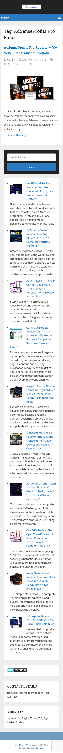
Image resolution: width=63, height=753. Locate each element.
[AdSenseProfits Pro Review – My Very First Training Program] (31, 88)
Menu (5, 17)
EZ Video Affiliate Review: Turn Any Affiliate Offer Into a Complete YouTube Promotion (38, 238)
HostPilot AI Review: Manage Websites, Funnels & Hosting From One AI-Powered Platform (40, 191)
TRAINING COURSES (18, 64)
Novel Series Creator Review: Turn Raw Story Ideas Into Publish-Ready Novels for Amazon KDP (40, 581)
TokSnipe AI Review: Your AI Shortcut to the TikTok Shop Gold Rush (40, 620)
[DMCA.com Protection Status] (17, 671)
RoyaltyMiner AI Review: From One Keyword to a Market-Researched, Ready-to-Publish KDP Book (41, 394)
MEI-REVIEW (21, 745)
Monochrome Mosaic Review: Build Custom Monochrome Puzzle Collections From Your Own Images (39, 440)
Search (31, 167)
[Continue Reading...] (16, 135)
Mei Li (11, 59)
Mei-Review (37, 748)
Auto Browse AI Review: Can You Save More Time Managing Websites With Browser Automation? (40, 288)
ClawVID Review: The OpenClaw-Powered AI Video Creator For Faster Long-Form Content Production (40, 538)
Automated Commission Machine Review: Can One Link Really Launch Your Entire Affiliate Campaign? (41, 491)
